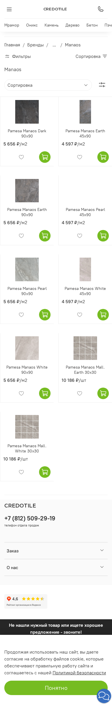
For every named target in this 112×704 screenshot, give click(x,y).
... (54, 44)
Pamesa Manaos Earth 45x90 (85, 133)
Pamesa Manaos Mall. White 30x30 (27, 448)
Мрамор (11, 25)
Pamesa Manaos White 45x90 (85, 291)
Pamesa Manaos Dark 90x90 (27, 133)
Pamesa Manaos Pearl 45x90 (85, 212)
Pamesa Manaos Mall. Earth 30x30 (85, 370)
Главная (12, 45)
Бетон (92, 25)
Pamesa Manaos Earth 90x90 (27, 212)
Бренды (35, 45)
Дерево (72, 25)
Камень (52, 25)
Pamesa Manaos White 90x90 (27, 370)
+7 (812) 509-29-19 (29, 518)
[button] (104, 696)
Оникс (32, 25)
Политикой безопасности (79, 672)
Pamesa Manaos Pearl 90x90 (27, 291)
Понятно (56, 687)
